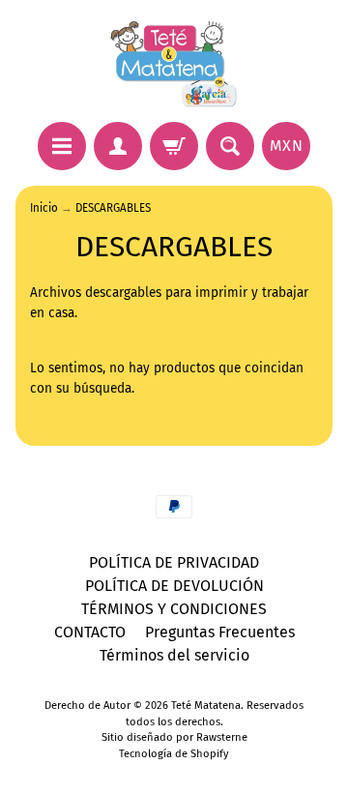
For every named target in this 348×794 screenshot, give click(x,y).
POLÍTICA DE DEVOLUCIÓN (174, 585)
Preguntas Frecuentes (220, 632)
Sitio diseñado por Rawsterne (174, 737)
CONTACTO (90, 632)
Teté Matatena (206, 705)
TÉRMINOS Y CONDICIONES (174, 609)
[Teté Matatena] (174, 63)
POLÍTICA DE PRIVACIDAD (174, 562)
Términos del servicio (174, 655)
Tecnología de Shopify (174, 754)
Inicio (44, 208)
